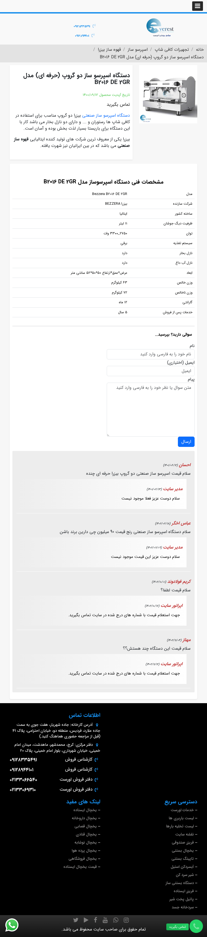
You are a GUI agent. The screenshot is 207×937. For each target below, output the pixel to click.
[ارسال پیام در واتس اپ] (15, 925)
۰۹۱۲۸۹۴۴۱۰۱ (82, 36)
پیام (191, 379)
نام (192, 346)
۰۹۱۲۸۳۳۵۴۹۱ (82, 26)
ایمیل (190, 362)
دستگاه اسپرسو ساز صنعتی (106, 115)
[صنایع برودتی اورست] (160, 27)
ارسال (186, 441)
